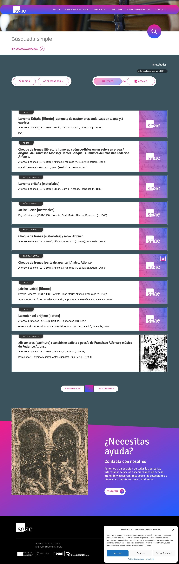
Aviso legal (150, 559)
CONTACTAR (113, 491)
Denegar (141, 553)
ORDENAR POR (54, 81)
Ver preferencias (163, 553)
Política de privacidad (136, 559)
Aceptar (117, 553)
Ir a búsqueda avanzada (24, 49)
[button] (173, 529)
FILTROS (26, 81)
